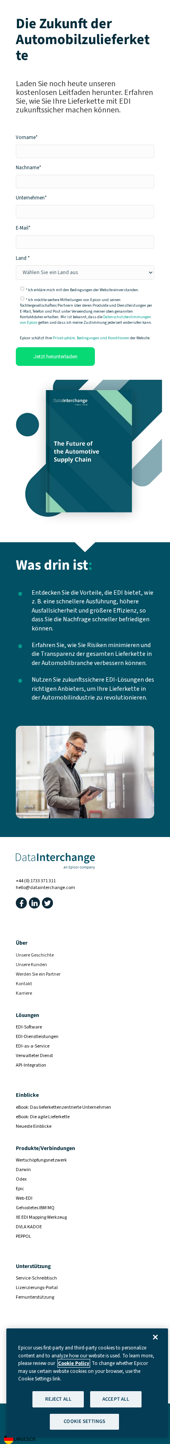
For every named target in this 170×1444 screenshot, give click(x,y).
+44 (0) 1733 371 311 (36, 881)
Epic (20, 1188)
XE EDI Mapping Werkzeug (41, 1217)
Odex (21, 1179)
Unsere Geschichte (35, 955)
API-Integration (31, 1065)
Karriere (24, 993)
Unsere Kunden (31, 964)
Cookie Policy (73, 1363)
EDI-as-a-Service (32, 1046)
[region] (87, 1383)
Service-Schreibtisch (36, 1278)
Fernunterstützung (35, 1297)
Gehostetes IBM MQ (35, 1207)
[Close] (155, 1337)
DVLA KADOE (29, 1227)
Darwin (23, 1169)
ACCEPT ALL (115, 1399)
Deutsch (24, 1438)
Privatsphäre (64, 338)
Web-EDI (24, 1198)
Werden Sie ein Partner (38, 974)
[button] (21, 903)
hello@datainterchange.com (45, 887)
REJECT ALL (58, 1399)
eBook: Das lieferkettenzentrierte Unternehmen (63, 1107)
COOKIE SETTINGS (84, 1421)
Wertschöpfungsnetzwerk (41, 1160)
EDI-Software (29, 1027)
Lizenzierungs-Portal (37, 1287)
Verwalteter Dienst (34, 1055)
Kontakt (24, 983)
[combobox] (20, 1439)
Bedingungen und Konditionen (103, 338)
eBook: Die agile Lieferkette (43, 1116)
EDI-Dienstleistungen (37, 1036)
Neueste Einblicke (33, 1126)
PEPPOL (23, 1236)
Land (21, 258)
